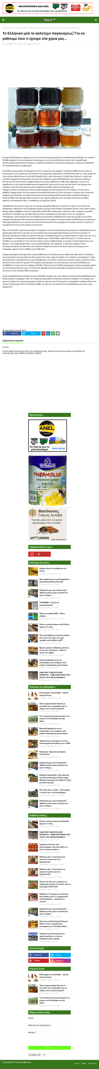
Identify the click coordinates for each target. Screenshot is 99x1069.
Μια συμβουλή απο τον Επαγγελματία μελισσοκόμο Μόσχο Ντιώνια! (54, 580)
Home (77, 1063)
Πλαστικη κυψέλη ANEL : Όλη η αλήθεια (52, 614)
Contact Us (92, 1063)
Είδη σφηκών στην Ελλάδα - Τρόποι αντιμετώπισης (53, 694)
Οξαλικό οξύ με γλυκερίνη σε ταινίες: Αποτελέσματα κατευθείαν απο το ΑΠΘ (54, 742)
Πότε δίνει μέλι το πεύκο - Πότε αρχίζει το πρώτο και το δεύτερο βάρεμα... (54, 791)
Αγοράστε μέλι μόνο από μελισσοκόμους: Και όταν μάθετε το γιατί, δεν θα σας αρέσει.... (53, 847)
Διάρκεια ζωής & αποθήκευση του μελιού (52, 569)
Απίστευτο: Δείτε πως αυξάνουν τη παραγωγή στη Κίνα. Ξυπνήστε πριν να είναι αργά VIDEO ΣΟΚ (55, 884)
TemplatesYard (21, 1065)
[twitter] (60, 955)
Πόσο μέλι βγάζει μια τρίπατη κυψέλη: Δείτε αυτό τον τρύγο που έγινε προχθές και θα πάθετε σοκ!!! (54, 637)
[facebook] (38, 955)
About (84, 1063)
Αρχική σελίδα (8, 28)
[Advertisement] (49, 67)
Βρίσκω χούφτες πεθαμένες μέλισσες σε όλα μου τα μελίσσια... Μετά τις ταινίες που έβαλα (54, 650)
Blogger (39, 1065)
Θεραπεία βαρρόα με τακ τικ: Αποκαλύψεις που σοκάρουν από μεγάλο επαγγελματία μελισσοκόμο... (54, 662)
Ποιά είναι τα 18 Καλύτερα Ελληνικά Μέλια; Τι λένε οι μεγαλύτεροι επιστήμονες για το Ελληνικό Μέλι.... (53, 923)
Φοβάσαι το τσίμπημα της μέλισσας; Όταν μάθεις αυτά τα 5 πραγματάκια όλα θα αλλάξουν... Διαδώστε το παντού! (54, 898)
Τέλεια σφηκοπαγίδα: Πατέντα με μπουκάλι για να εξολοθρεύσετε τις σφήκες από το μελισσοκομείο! (53, 706)
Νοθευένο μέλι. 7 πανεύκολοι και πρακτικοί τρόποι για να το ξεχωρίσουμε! (52, 859)
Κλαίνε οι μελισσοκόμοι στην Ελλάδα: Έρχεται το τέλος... (54, 625)
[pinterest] (38, 961)
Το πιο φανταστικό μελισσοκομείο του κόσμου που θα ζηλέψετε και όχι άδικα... (54, 718)
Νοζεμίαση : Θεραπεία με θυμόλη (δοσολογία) (52, 753)
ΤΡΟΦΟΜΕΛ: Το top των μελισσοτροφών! (49, 603)
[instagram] (60, 961)
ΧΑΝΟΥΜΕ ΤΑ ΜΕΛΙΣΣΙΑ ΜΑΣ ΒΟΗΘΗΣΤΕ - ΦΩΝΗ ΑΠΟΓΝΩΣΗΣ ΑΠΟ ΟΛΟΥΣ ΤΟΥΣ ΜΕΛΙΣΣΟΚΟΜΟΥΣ (54, 675)
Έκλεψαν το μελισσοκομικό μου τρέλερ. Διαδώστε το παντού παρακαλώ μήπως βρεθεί (52, 936)
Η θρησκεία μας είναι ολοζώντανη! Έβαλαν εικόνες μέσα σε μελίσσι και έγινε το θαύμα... (53, 592)
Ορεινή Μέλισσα (10, 44)
